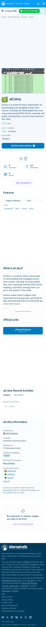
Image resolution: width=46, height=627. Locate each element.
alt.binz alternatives (21, 145)
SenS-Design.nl (12, 433)
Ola (19, 562)
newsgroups (8, 209)
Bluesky (34, 583)
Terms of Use (7, 597)
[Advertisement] (23, 44)
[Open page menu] (44, 4)
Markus (27, 562)
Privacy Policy (7, 600)
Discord (31, 580)
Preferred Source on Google (13, 611)
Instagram (13, 586)
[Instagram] (26, 617)
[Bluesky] (16, 617)
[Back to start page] (3, 3)
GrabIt (10, 478)
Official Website (23, 330)
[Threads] (21, 617)
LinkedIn (24, 586)
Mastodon (26, 583)
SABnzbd (11, 471)
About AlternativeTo (10, 605)
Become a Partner (9, 608)
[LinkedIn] (30, 617)
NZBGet (11, 474)
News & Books (9, 463)
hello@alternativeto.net (11, 580)
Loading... (12, 406)
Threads (5, 586)
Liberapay (6, 591)
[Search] (38, 4)
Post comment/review (23, 524)
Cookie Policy (7, 602)
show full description (23, 311)
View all (6, 481)
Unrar (31, 209)
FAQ (3, 594)
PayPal (15, 591)
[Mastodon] (12, 617)
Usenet (24, 209)
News (17, 209)
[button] (7, 123)
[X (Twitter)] (7, 617)
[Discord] (3, 617)
